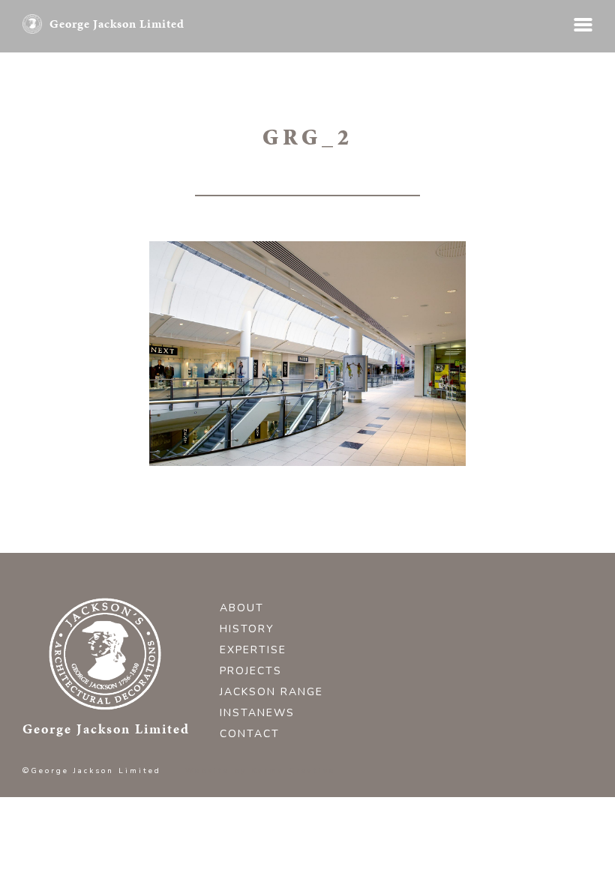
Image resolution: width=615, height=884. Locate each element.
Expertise (253, 650)
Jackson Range (271, 692)
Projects (251, 671)
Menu (583, 24)
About (242, 608)
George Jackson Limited (117, 23)
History (247, 629)
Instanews (257, 713)
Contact (250, 734)
